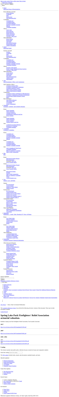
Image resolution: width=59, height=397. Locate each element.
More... (8, 97)
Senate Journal (9, 72)
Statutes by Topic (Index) (12, 187)
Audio (13, 218)
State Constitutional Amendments (13, 210)
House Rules (9, 40)
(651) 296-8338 (7, 381)
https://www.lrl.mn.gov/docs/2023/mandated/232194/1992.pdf (15, 341)
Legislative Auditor (10, 248)
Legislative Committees (8, 130)
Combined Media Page (11, 234)
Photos (7, 223)
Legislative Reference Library (13, 88)
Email (20, 381)
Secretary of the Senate (11, 67)
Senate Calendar (10, 121)
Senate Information (10, 258)
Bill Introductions (10, 159)
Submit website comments (9, 383)
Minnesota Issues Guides (12, 271)
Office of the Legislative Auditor (13, 89)
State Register (9, 206)
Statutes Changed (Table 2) (12, 197)
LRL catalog (5, 355)
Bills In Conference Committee (13, 150)
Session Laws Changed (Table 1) (13, 196)
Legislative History (7, 293)
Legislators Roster (10, 256)
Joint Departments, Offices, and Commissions (13, 82)
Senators (8, 52)
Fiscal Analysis (9, 31)
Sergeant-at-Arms (10, 35)
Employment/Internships (9, 362)
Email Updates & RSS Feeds (10, 393)
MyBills (8, 172)
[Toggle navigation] (1, 282)
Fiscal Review (9, 270)
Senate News (6, 390)
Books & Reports (7, 284)
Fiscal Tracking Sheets (11, 162)
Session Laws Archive (11, 195)
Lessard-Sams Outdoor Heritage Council (15, 96)
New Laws (8, 272)
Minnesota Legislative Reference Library (10, 281)
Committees (6, 128)
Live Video (8, 218)
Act (15, 161)
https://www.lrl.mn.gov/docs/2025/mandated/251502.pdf (13, 327)
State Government (13, 289)
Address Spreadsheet (11, 45)
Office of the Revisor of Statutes (13, 91)
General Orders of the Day (12, 122)
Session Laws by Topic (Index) (13, 193)
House (4, 8)
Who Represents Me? (11, 18)
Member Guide (9, 257)
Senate (4, 46)
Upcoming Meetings (11, 23)
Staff (7, 15)
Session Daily (9, 222)
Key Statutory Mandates (39, 297)
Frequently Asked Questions (9, 366)
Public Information (10, 33)
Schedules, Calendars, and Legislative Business (14, 106)
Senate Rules (9, 74)
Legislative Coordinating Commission (15, 87)
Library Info (6, 296)
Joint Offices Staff (10, 101)
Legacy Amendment (11, 104)
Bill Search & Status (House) (12, 158)
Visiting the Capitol (7, 363)
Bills (4, 153)
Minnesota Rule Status (11, 205)
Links (4, 292)
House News (6, 389)
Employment (9, 17)
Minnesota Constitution (11, 209)
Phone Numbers (7, 382)
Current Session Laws (11, 178)
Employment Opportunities (51, 297)
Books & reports (10, 274)
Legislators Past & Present (12, 262)
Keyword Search (10, 184)
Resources (11, 295)
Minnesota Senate (7, 48)
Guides (5, 291)
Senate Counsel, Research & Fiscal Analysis (16, 69)
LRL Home (3, 304)
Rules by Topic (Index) (11, 202)
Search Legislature (5, 4)
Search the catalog (5, 352)
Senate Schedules (10, 118)
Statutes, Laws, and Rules (9, 180)
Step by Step (6, 295)
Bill (13, 161)
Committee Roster (10, 22)
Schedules (5, 105)
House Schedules (10, 110)
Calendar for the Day (11, 113)
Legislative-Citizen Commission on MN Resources (17, 93)
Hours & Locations (17, 297)
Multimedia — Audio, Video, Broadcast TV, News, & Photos (17, 214)
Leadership (8, 14)
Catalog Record (4, 311)
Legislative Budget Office (12, 85)
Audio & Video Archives (12, 221)
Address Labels (9, 78)
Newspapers (6, 287)
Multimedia (6, 213)
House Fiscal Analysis (11, 244)
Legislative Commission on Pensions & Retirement (17, 95)
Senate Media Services (11, 230)
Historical (5, 288)
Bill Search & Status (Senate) (13, 165)
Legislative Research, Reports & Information (13, 240)
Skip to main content (5, 1)
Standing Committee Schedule (13, 24)
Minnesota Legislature (7, 2)
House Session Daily (11, 253)
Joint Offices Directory (11, 100)
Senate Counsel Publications (12, 246)
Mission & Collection (8, 297)
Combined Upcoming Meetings (13, 124)
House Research (10, 32)
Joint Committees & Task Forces (13, 148)
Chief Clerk (9, 30)
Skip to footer (22, 1)
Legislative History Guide (12, 261)
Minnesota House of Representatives (11, 9)
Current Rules (9, 201)
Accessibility (9, 102)
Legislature (5, 289)
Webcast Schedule (10, 219)
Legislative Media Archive (12, 235)
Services (31, 297)
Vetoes (7, 176)
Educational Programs (11, 43)
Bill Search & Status (11, 171)
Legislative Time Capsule (12, 266)
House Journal (9, 39)
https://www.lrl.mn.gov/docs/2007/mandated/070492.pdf (13, 333)
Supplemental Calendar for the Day (14, 114)
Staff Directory (25, 297)
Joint (4, 80)
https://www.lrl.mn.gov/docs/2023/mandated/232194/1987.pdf (15, 343)
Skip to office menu (14, 1)
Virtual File (38, 289)
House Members (10, 13)
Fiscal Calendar (9, 115)
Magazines (5, 286)
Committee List (9, 21)
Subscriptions (9, 79)
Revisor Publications (11, 249)
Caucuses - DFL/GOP (11, 36)
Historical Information (8, 360)
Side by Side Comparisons (12, 152)
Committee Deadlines (11, 27)
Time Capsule (32, 289)
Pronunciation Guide (11, 44)
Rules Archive (9, 204)
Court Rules (9, 211)
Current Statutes (10, 185)
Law (4, 179)
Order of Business (10, 111)
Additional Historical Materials (48, 289)
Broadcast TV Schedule (11, 126)
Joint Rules (8, 41)
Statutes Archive (10, 188)
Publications (6, 239)
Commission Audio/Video (12, 237)
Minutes (8, 26)
